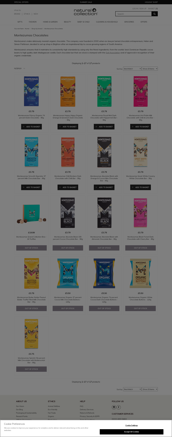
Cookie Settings (131, 425)
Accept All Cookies (131, 432)
